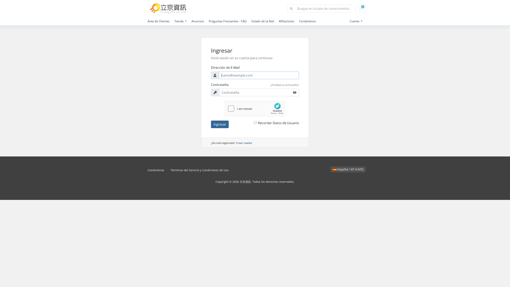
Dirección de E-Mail (225, 67)
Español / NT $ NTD (350, 169)
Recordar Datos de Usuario (278, 123)
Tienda (179, 21)
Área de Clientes (159, 21)
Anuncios (197, 21)
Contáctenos (307, 21)
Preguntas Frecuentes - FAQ (228, 21)
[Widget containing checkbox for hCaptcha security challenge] (255, 108)
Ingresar (220, 124)
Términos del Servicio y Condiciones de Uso (200, 170)
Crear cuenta (244, 143)
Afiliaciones (286, 21)
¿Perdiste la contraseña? (284, 85)
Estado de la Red (262, 21)
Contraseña (220, 85)
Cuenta (355, 21)
